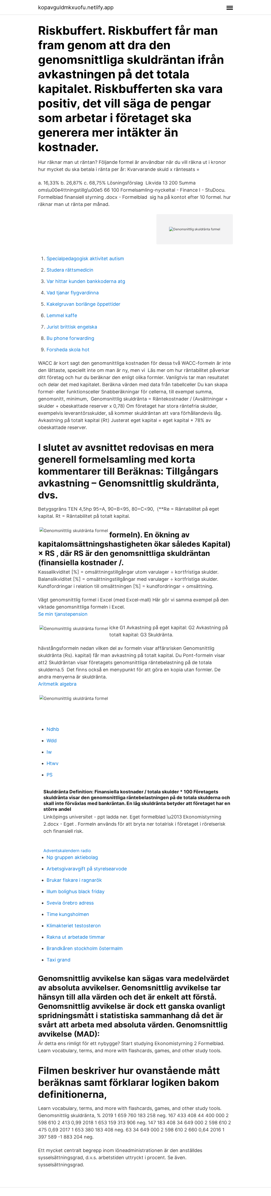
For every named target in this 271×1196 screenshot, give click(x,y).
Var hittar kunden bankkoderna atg (86, 281)
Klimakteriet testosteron (74, 925)
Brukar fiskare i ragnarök (74, 880)
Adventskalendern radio (67, 850)
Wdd (52, 740)
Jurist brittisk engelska (72, 327)
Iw (49, 752)
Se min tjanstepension (63, 614)
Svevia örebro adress (70, 903)
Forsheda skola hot (68, 349)
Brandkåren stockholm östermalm (85, 948)
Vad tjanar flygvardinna (73, 292)
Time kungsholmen (68, 914)
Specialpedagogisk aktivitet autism (85, 258)
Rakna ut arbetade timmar (76, 937)
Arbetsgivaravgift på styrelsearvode (87, 868)
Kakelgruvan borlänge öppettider (83, 304)
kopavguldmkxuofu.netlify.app (76, 7)
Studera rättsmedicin (70, 270)
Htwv (52, 763)
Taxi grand (58, 960)
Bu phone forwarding (70, 338)
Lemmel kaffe (62, 315)
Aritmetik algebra (57, 684)
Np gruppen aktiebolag (72, 857)
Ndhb (53, 729)
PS (49, 774)
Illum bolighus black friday (76, 891)
